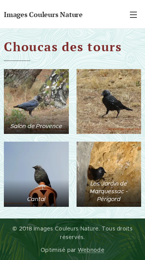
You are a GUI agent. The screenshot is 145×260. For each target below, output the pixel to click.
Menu (133, 14)
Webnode (91, 249)
